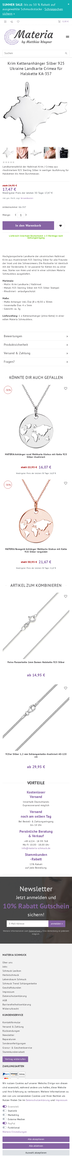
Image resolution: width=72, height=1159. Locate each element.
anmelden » (57, 923)
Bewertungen (13, 336)
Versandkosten (26, 198)
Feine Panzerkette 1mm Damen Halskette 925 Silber (36, 662)
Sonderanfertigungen (14, 1043)
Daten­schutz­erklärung (15, 996)
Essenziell (13, 1106)
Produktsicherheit (16, 345)
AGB (5, 1000)
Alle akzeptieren (36, 1139)
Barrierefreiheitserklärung (17, 1004)
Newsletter (8, 1035)
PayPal (11, 1123)
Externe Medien (16, 1119)
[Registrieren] (12, 21)
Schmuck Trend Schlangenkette (20, 983)
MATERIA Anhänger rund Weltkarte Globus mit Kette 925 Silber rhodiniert (36, 455)
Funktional (14, 1127)
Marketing (13, 1114)
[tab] (36, 336)
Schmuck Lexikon (12, 970)
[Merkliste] (17, 21)
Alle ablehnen (36, 1145)
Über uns (7, 962)
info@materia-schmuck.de (36, 848)
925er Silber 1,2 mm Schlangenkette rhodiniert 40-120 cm (36, 755)
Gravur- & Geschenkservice (17, 1047)
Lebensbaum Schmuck (14, 979)
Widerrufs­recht (11, 1008)
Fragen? (9, 362)
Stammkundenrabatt (14, 1051)
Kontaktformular (12, 1022)
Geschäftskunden (12, 987)
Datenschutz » (35, 931)
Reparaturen (9, 1039)
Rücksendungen (11, 1030)
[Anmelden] (5, 21)
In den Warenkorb (28, 225)
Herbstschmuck (11, 974)
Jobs (5, 966)
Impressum (8, 991)
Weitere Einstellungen (15, 1131)
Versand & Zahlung (17, 353)
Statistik (12, 1110)
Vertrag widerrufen (15, 1059)
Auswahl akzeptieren (36, 1152)
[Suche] (66, 53)
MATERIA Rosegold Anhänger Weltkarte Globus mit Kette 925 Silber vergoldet (36, 550)
